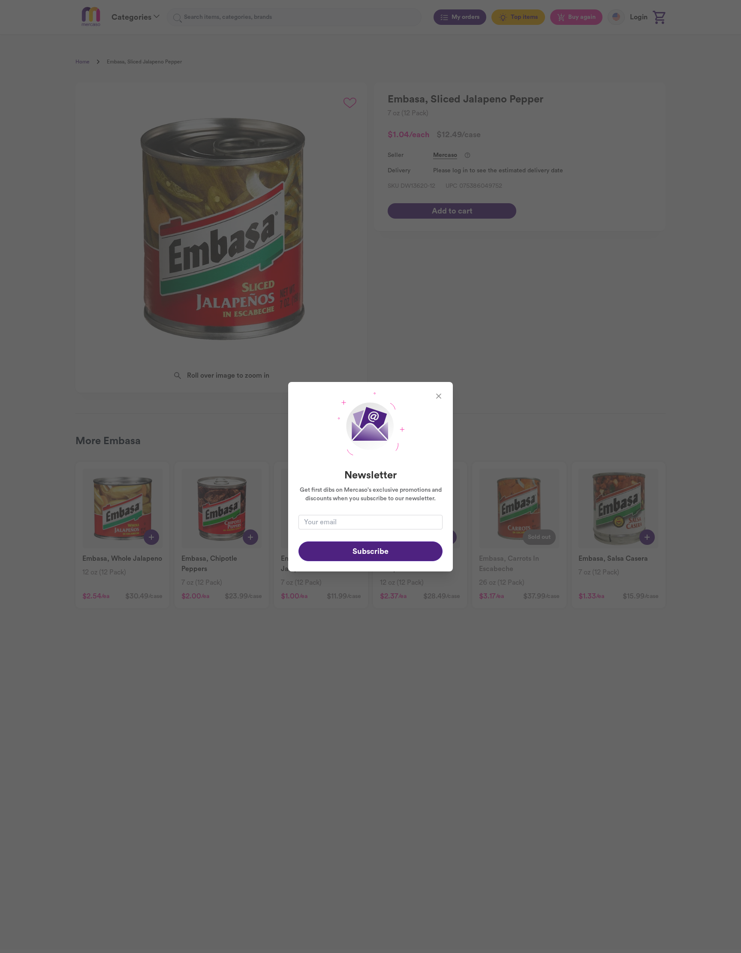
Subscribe (370, 551)
